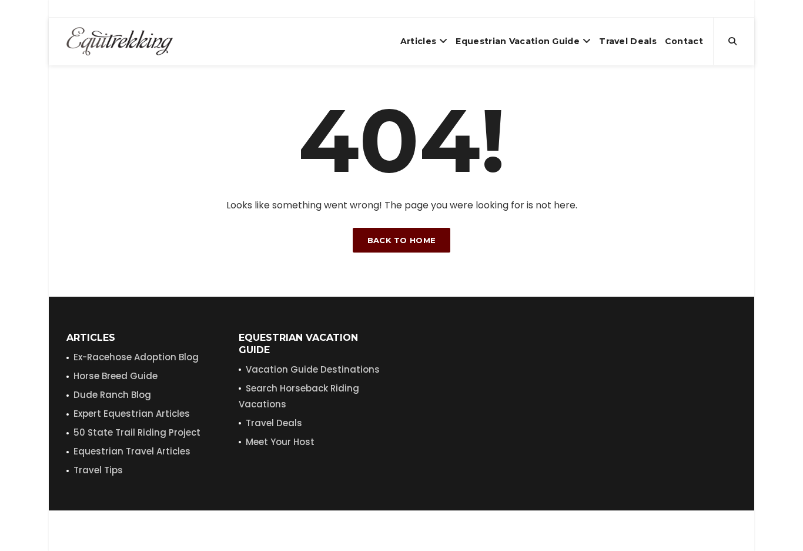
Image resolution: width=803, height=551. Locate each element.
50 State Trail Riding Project (136, 432)
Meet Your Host (280, 442)
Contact (684, 41)
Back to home (401, 240)
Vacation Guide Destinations (313, 369)
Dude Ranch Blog (112, 395)
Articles (418, 41)
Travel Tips (98, 470)
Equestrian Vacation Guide (518, 41)
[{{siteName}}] (119, 41)
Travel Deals (628, 41)
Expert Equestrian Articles (131, 413)
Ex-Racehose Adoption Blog (136, 357)
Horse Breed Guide (115, 376)
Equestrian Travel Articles (131, 451)
